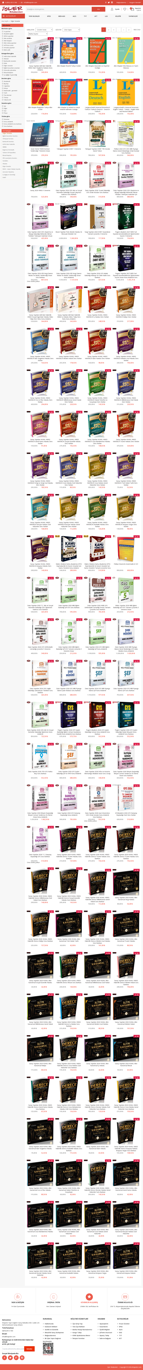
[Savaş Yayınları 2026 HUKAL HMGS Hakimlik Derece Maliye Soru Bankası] (40, 924)
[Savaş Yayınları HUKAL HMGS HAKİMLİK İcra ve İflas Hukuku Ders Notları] (40, 383)
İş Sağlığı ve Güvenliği (9, 175)
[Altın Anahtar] (86, 80)
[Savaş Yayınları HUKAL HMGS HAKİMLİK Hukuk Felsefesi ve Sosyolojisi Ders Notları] (97, 383)
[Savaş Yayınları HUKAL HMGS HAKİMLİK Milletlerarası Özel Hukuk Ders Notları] (126, 383)
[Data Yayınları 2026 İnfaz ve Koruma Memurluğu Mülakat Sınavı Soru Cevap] (97, 756)
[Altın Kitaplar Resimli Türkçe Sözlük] (69, 51)
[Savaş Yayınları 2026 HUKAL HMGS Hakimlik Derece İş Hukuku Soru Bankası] (69, 1007)
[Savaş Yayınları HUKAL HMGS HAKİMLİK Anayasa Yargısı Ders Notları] (126, 507)
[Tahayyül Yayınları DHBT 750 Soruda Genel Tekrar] (97, 134)
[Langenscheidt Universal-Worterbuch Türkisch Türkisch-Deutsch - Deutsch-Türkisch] (97, 92)
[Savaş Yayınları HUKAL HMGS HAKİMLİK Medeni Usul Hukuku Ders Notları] (126, 341)
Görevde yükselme (10, 70)
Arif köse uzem (8, 45)
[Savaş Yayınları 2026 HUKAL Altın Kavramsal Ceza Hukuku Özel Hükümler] (69, 1214)
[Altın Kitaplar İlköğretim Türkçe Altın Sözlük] (40, 92)
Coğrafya (7, 86)
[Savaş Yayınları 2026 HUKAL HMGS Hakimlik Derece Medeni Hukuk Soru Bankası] (126, 965)
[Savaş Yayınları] (28, 39)
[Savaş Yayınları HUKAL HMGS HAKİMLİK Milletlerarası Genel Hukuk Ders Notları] (69, 383)
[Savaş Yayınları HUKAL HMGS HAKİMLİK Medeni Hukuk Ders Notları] (69, 341)
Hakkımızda (49, 1324)
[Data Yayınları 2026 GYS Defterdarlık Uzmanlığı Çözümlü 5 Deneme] (40, 632)
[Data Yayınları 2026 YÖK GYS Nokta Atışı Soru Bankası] (40, 756)
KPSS (49, 16)
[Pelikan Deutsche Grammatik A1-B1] (126, 549)
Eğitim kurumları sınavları (12, 68)
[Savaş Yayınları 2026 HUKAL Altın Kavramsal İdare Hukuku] (97, 1131)
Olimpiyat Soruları (8, 139)
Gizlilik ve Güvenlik (51, 1330)
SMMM (4, 147)
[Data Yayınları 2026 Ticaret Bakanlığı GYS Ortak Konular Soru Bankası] (97, 175)
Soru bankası (8, 126)
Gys (5, 111)
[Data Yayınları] (57, 163)
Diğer (5, 108)
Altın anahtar (8, 38)
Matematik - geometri (10, 91)
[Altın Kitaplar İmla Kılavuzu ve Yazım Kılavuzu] (126, 51)
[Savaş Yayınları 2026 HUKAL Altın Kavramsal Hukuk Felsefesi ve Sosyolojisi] (69, 1173)
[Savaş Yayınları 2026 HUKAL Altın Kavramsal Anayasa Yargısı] (97, 1256)
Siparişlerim (104, 1324)
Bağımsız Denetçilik (8, 150)
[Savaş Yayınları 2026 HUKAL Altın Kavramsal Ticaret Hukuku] (126, 924)
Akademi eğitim (9, 34)
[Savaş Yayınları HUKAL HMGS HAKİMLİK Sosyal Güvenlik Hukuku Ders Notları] (69, 424)
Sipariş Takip (104, 1335)
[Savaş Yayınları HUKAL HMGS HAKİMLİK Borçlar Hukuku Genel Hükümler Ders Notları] (69, 507)
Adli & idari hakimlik (10, 56)
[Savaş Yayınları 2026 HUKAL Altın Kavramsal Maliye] (40, 1048)
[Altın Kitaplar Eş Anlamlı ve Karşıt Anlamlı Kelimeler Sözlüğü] (69, 92)
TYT (85, 16)
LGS (106, 16)
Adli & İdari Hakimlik (9, 144)
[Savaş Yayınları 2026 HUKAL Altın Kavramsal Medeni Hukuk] (126, 1007)
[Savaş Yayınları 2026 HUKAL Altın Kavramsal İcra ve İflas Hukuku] (40, 1173)
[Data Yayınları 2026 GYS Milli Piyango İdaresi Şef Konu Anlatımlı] (97, 673)
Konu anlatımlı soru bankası (13, 124)
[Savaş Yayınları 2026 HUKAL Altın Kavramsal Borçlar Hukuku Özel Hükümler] (126, 1214)
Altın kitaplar (8, 41)
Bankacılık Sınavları (8, 141)
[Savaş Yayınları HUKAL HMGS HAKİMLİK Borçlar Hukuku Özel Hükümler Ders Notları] (40, 507)
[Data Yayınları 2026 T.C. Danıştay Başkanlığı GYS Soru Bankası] (40, 839)
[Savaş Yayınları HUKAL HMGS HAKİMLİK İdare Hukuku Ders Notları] (97, 341)
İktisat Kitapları (7, 155)
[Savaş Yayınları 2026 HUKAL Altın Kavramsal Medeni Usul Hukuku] (97, 1007)
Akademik (7, 81)
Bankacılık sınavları (10, 61)
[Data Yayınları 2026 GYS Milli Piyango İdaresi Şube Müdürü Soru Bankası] (69, 673)
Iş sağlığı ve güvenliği (10, 75)
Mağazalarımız (121, 2)
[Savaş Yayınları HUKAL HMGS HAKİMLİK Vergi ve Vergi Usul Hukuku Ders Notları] (40, 466)
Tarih (5, 93)
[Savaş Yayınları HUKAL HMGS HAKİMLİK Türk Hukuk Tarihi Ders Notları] (126, 466)
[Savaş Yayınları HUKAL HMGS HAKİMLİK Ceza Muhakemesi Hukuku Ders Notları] (97, 424)
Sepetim (136, 8)
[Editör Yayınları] (113, 578)
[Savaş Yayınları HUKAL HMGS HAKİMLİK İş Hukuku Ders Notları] (97, 300)
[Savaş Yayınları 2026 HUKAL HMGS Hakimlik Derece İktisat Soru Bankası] (69, 965)
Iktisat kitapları (8, 72)
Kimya (6, 88)
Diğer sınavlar (8, 66)
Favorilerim (104, 1327)
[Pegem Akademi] (115, 205)
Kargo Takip (77, 1333)
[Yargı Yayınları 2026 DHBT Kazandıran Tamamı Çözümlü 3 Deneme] (97, 217)
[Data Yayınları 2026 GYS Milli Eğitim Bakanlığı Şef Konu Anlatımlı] (97, 632)
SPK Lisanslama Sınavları (10, 158)
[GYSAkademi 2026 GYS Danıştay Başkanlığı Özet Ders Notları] (126, 798)
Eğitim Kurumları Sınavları (10, 136)
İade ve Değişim (105, 1338)
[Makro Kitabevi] (57, 537)
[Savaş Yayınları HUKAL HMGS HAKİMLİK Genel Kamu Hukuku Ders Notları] (40, 424)
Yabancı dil (7, 100)
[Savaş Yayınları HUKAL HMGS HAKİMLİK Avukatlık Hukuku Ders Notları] (97, 507)
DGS (120, 1333)
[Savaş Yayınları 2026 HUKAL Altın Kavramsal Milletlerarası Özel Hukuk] (97, 965)
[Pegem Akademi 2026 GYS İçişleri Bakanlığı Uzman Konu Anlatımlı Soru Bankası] (97, 715)
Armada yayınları (9, 48)
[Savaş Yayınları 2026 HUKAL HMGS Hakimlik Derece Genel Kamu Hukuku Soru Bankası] (40, 1090)
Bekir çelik (7, 50)
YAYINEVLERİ (133, 16)
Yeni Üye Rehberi (79, 1327)
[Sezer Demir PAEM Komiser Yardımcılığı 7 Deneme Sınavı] (40, 134)
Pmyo (5, 113)
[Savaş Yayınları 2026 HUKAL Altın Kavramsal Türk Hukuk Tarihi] (69, 924)
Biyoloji (6, 84)
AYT (96, 16)
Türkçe (6, 97)
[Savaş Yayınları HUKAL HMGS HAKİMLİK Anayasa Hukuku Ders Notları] (40, 549)
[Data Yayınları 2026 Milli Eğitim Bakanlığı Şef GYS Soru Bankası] (69, 590)
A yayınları (7, 31)
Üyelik (117, 9)
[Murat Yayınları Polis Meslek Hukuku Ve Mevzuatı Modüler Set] (69, 217)
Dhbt (5, 63)
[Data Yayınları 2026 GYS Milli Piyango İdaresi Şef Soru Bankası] (126, 673)
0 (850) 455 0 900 (11, 2)
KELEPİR (118, 16)
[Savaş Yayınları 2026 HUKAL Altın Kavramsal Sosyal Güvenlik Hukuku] (40, 965)
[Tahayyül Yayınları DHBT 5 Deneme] (69, 134)
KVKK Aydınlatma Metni (81, 1335)
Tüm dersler (8, 95)
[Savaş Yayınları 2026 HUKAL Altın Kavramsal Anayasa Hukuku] (126, 1256)
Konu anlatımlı (8, 122)
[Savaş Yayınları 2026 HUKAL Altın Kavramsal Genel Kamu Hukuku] (126, 1173)
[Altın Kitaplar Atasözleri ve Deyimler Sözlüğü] (97, 51)
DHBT (4, 177)
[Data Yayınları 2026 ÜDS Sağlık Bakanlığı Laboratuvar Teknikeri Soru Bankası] (40, 673)
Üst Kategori (7, 131)
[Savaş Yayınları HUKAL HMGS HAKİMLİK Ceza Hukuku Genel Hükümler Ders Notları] (97, 466)
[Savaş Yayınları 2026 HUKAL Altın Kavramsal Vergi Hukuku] (126, 882)
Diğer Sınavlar (7, 133)
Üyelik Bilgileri (105, 1330)
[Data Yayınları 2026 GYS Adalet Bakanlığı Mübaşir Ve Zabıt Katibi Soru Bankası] (97, 258)
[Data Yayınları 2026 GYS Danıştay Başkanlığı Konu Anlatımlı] (69, 798)
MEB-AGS (61, 16)
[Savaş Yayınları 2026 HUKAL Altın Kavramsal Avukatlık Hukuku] (69, 1256)
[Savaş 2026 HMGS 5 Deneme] (40, 175)
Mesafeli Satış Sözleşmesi (54, 1333)
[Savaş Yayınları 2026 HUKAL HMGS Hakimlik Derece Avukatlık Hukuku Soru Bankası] (69, 1131)
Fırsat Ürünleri (124, 1324)
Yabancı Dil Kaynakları (9, 152)
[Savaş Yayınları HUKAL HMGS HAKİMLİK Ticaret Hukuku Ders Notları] (126, 424)
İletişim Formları (79, 1338)
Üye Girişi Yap (77, 1324)
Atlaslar (6, 59)
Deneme (6, 119)
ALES (74, 16)
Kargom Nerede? (135, 2)
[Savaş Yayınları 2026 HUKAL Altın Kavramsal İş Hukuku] (97, 1048)
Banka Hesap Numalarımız (82, 1330)
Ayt (5, 106)
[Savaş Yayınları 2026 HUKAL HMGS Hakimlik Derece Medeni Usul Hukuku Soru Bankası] (97, 924)
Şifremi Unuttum (106, 1333)
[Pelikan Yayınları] (114, 122)
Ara (98, 9)
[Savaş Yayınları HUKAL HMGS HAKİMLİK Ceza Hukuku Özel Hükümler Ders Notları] (69, 466)
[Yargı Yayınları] (86, 205)
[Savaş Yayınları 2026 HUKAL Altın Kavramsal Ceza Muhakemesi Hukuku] (40, 1214)
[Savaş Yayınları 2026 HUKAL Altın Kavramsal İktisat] (126, 1048)
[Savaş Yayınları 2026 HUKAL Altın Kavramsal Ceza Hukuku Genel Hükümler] (97, 1214)
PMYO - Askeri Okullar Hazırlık (11, 169)
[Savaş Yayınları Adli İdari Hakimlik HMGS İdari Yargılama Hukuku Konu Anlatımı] (40, 51)
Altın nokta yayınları (10, 43)
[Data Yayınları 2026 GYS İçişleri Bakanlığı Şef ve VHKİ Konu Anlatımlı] (69, 756)
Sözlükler (5, 161)
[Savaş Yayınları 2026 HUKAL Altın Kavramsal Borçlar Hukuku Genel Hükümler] (40, 1256)
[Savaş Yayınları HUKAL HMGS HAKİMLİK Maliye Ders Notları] (126, 300)
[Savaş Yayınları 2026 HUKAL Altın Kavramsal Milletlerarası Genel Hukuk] (40, 1007)
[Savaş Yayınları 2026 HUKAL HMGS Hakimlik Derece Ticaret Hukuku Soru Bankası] (69, 839)
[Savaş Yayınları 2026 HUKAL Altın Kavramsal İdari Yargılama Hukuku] (40, 1131)
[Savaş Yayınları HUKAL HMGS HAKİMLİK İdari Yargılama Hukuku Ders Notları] (40, 341)
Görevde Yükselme (8, 172)
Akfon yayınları (8, 36)
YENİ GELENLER (34, 16)
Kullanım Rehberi (51, 1327)
